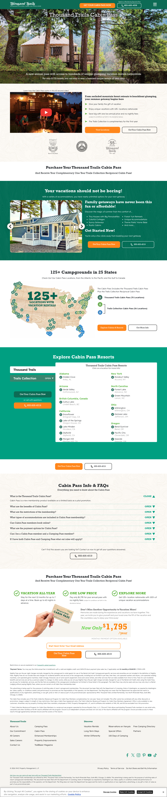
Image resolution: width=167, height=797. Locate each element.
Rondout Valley (122, 377)
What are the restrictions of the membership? (80, 512)
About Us (14, 726)
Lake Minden (69, 427)
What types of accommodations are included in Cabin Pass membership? (80, 517)
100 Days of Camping (118, 736)
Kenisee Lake (121, 414)
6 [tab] (53, 254)
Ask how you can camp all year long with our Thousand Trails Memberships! (35, 775)
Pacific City (120, 433)
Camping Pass (41, 726)
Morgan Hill (68, 439)
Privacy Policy (103, 768)
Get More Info (142, 328)
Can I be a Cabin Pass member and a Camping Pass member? (80, 534)
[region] (83, 792)
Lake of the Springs (72, 421)
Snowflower (68, 414)
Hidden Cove (69, 377)
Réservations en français (120, 726)
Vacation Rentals (91, 726)
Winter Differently (92, 736)
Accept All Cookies (144, 792)
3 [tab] (42, 254)
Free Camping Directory (144, 726)
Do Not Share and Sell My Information (141, 768)
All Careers (15, 736)
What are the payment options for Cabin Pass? (80, 528)
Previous (10, 226)
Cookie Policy (74, 794)
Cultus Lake (68, 402)
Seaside (118, 439)
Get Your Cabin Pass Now (97, 5)
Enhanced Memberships (45, 736)
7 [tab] (56, 254)
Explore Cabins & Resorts (112, 328)
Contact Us (15, 745)
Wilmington (120, 408)
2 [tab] (39, 254)
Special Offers (115, 731)
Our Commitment (18, 731)
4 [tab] (46, 254)
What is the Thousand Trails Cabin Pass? (80, 496)
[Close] (163, 792)
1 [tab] (36, 254)
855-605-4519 (130, 5)
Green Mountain (122, 396)
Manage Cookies (109, 792)
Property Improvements (45, 740)
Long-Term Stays (91, 731)
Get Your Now (33, 394)
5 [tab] (49, 254)
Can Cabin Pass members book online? (80, 523)
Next (82, 226)
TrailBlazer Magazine (44, 745)
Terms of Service (117, 768)
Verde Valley (69, 390)
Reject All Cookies (127, 792)
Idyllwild (67, 433)
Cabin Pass (40, 731)
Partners (137, 731)
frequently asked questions (46, 665)
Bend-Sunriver (121, 427)
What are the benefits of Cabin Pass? (80, 507)
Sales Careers (16, 740)
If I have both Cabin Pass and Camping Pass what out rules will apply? (80, 539)
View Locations (102, 130)
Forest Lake (120, 390)
